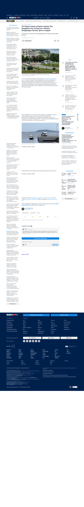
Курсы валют (56, 15)
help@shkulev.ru (14, 378)
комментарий (27, 40)
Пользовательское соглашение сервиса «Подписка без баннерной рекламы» (55, 375)
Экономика (66, 327)
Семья (52, 333)
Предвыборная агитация (12, 329)
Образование (40, 333)
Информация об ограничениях (48, 370)
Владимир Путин (26, 212)
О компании (9, 322)
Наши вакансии (10, 325)
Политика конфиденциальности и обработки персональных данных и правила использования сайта (59, 376)
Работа (52, 327)
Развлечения (53, 329)
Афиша (45, 15)
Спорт (65, 320)
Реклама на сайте (10, 320)
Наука (39, 329)
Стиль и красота (67, 322)
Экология (66, 325)
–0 (57, 235)
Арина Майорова (29, 208)
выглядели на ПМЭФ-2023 (31, 199)
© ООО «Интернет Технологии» (25, 387)
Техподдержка (9, 327)
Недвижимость (10, 15)
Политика (53, 323)
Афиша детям (23, 15)
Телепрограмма (34, 15)
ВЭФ (38, 212)
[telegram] (24, 341)
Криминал (40, 322)
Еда (24, 329)
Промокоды (16, 15)
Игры (67, 15)
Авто (24, 320)
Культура (40, 323)
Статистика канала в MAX (12, 331)
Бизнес (24, 322)
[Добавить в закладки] (55, 41)
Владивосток (33, 212)
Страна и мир (66, 323)
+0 (54, 235)
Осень (52, 322)
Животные (25, 331)
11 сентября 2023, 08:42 (25, 37)
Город (24, 325)
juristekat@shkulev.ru (32, 377)
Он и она (53, 320)
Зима (39, 320)
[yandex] (39, 341)
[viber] (36, 341)
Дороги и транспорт (27, 327)
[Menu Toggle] (7, 17)
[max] (33, 341)
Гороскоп (50, 15)
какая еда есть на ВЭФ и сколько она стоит (41, 197)
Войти (26, 245)
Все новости (13, 25)
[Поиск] (71, 17)
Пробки (61, 15)
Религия (52, 331)
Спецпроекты (66, 329)
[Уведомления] (74, 17)
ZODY (65, 15)
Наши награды (10, 323)
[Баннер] (10, 21)
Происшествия (54, 325)
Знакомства (40, 15)
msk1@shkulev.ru (19, 375)
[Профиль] (76, 17)
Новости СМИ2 (25, 254)
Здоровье (25, 333)
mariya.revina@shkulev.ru (14, 379)
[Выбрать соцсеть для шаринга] (58, 41)
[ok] (30, 341)
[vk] (27, 341)
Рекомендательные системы (47, 373)
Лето (39, 325)
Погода (28, 15)
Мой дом (40, 327)
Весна (24, 323)
